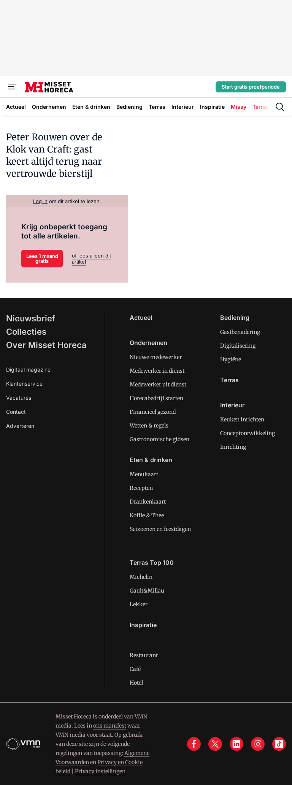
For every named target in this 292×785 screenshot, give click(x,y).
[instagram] (258, 744)
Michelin (141, 577)
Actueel (141, 317)
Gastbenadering (240, 332)
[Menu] (12, 86)
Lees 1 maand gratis (42, 258)
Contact (16, 411)
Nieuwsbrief (31, 318)
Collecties (26, 332)
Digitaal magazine (28, 369)
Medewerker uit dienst (158, 384)
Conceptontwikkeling (247, 433)
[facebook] (194, 744)
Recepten (141, 488)
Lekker (139, 604)
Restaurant (144, 655)
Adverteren (20, 426)
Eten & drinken (151, 460)
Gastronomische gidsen (159, 439)
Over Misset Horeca (46, 345)
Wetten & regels (149, 425)
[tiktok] (279, 744)
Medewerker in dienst (157, 370)
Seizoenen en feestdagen (160, 529)
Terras (229, 380)
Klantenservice (24, 383)
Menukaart (144, 474)
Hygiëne (230, 359)
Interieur (232, 405)
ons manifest (109, 725)
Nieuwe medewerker (156, 357)
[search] (280, 106)
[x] (215, 744)
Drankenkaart (148, 501)
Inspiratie (143, 625)
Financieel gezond (153, 411)
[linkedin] (236, 744)
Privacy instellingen (100, 771)
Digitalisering (238, 345)
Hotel (136, 682)
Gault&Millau (147, 590)
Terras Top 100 (152, 562)
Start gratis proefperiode (251, 87)
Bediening (234, 317)
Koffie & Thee (147, 515)
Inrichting (233, 446)
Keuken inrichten (242, 419)
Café (135, 669)
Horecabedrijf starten (156, 398)
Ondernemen (148, 342)
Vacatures (18, 397)
